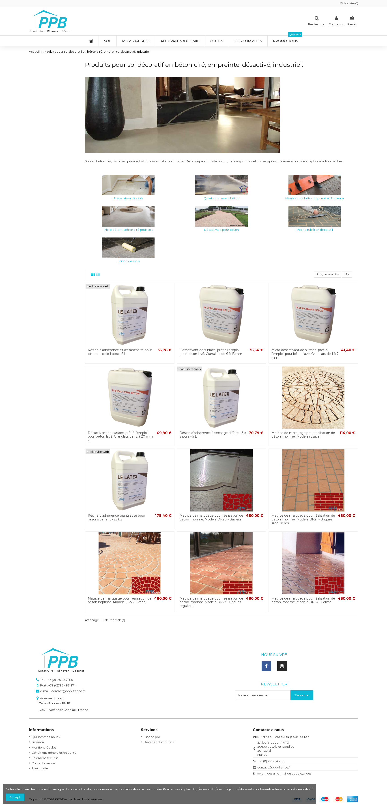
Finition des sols (128, 261)
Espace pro (152, 737)
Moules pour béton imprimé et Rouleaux (314, 198)
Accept (15, 797)
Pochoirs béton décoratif (315, 229)
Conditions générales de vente (54, 752)
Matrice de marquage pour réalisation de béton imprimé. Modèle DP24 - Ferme (303, 600)
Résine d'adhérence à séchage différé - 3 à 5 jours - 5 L (213, 435)
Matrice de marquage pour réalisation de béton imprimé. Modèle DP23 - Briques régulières (211, 602)
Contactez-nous (43, 763)
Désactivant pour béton (221, 229)
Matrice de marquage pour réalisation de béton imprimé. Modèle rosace (303, 435)
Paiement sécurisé (45, 758)
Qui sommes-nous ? (46, 737)
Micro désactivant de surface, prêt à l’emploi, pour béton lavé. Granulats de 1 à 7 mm (305, 354)
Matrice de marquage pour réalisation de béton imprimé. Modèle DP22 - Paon (119, 600)
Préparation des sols (128, 198)
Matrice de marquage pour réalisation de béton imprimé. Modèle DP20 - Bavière (211, 517)
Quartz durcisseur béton (221, 198)
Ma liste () (350, 3)
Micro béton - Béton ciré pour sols (128, 229)
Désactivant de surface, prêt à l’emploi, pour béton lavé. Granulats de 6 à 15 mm (211, 352)
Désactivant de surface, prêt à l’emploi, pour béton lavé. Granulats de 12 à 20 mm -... (120, 436)
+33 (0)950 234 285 (270, 761)
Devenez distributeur (159, 742)
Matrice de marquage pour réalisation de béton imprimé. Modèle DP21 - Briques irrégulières (303, 519)
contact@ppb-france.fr (274, 767)
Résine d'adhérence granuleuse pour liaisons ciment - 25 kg (116, 517)
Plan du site (40, 768)
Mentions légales (44, 747)
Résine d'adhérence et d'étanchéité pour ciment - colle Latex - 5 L (120, 352)
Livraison (38, 742)
